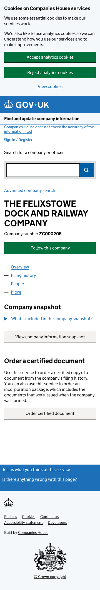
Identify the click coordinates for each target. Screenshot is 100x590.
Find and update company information (41, 118)
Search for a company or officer (34, 152)
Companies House (33, 532)
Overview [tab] (20, 267)
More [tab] (16, 292)
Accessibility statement (23, 522)
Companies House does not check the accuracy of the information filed (49, 129)
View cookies (50, 86)
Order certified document (50, 413)
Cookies (28, 516)
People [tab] (17, 283)
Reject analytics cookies (50, 72)
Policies (10, 516)
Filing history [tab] (23, 275)
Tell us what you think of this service (36, 469)
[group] (50, 319)
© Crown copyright (50, 576)
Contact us (49, 516)
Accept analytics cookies (50, 57)
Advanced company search (29, 190)
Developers (57, 522)
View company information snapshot (55, 336)
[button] (48, 319)
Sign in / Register (18, 139)
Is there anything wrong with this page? (39, 479)
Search (87, 170)
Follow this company (50, 248)
